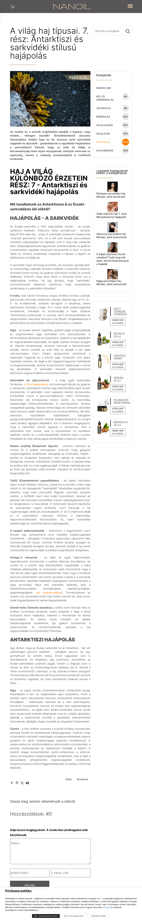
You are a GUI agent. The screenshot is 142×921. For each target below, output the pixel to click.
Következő (82, 779)
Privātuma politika (18, 890)
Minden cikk (103, 88)
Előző (69, 779)
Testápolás (111, 108)
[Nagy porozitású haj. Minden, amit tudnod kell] (112, 274)
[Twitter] (22, 783)
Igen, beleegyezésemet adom (46, 916)
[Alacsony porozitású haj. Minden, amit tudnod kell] (112, 227)
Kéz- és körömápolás (111, 98)
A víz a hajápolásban (36, 384)
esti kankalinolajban (49, 592)
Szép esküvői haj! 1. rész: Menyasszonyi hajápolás (111, 215)
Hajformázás (112, 150)
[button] (130, 5)
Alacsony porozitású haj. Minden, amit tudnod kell (111, 235)
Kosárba (117, 323)
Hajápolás (112, 142)
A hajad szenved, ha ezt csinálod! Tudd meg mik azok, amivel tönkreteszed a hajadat (112, 259)
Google (107, 907)
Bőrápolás (112, 116)
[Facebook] (12, 783)
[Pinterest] (17, 783)
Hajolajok (112, 133)
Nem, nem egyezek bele (73, 916)
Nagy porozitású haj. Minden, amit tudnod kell (111, 282)
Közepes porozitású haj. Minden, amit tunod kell (111, 195)
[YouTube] (27, 783)
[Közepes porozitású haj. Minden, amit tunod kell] (112, 186)
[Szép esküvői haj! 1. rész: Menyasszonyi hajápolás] (112, 206)
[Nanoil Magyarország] (72, 6)
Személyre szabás (98, 916)
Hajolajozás (112, 125)
